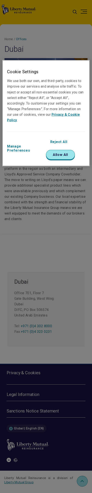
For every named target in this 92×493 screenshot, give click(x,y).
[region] (46, 113)
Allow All (60, 155)
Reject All (58, 142)
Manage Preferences (18, 148)
